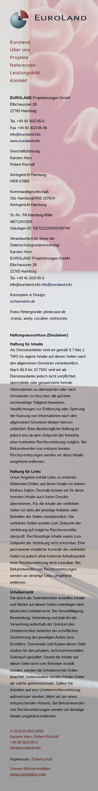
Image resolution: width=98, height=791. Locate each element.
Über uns (20, 49)
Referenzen (23, 65)
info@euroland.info (25, 134)
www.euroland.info (25, 141)
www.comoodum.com (28, 774)
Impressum (19, 759)
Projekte (19, 57)
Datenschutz (42, 759)
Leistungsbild (25, 72)
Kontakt (18, 80)
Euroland (20, 42)
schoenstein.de (22, 301)
